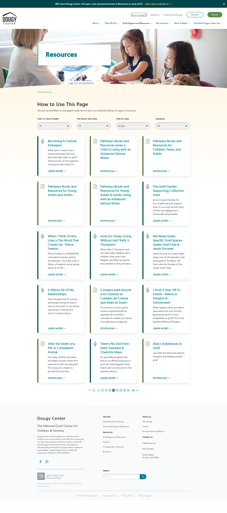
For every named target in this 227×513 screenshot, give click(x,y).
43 (133, 390)
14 (124, 390)
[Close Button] (224, 4)
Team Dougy (147, 421)
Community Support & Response (116, 426)
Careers (145, 426)
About (95, 23)
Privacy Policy (127, 495)
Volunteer (195, 14)
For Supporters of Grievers (113, 446)
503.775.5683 (148, 449)
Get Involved (162, 23)
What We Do (111, 23)
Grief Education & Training (113, 421)
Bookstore (155, 15)
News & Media (181, 23)
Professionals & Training (173, 15)
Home (39, 92)
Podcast (106, 442)
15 (128, 390)
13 (121, 390)
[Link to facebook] (40, 462)
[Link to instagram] (47, 462)
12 (117, 390)
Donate (215, 14)
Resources (48, 92)
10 (110, 390)
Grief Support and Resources (136, 23)
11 (113, 390)
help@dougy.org (149, 443)
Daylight (147, 495)
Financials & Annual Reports (153, 431)
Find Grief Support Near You (207, 23)
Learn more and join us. (157, 4)
